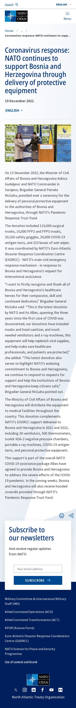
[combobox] (63, 4)
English (12, 110)
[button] (63, 4)
